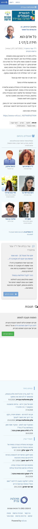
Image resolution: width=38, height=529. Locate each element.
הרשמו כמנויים (31, 51)
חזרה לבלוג (9, 294)
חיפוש (3, 2)
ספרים (22, 123)
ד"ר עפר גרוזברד (30, 48)
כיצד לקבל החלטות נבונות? (22, 275)
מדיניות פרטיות (20, 516)
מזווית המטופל (31, 126)
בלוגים (33, 27)
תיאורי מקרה (14, 123)
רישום (12, 2)
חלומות (28, 123)
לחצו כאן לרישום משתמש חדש (25, 325)
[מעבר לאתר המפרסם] (19, 15)
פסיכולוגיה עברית (28, 7)
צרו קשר (27, 513)
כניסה (18, 2)
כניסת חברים (7, 334)
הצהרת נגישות (18, 513)
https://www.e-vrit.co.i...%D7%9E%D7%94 (19, 115)
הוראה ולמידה (21, 126)
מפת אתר (10, 516)
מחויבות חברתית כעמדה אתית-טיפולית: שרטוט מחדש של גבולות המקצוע (21, 468)
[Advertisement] (19, 359)
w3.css (23, 520)
